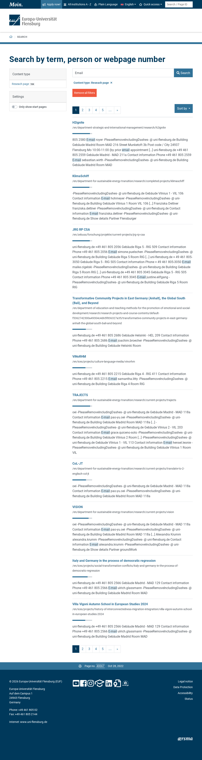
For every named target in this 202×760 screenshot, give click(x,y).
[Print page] (80, 666)
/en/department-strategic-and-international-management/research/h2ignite (119, 127)
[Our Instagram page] (90, 683)
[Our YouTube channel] (76, 683)
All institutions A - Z (79, 4)
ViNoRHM (79, 356)
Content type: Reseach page (91, 82)
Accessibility (185, 693)
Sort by (182, 108)
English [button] (129, 4)
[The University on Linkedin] (109, 683)
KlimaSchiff (80, 176)
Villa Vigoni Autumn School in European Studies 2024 (110, 604)
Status (189, 698)
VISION (77, 507)
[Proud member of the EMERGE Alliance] (125, 683)
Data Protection (183, 687)
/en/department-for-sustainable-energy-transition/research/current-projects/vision (123, 512)
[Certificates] (117, 683)
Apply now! (54, 4)
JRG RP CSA (81, 229)
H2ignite (78, 122)
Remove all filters (84, 92)
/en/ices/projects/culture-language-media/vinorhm (103, 361)
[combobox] (179, 4)
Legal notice (185, 681)
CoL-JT (77, 463)
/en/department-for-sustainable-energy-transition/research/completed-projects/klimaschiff (128, 181)
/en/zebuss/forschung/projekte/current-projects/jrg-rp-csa (108, 234)
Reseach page (20, 83)
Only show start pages (33, 106)
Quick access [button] (152, 4)
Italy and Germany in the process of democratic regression (114, 561)
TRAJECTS (80, 395)
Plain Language (108, 4)
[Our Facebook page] (83, 683)
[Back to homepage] (33, 20)
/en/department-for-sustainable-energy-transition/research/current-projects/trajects (124, 400)
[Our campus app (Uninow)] (99, 683)
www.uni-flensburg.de (33, 721)
